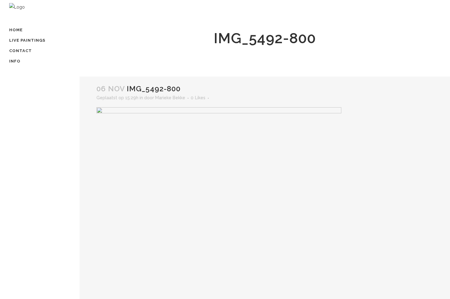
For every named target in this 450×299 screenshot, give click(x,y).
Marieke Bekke (170, 97)
